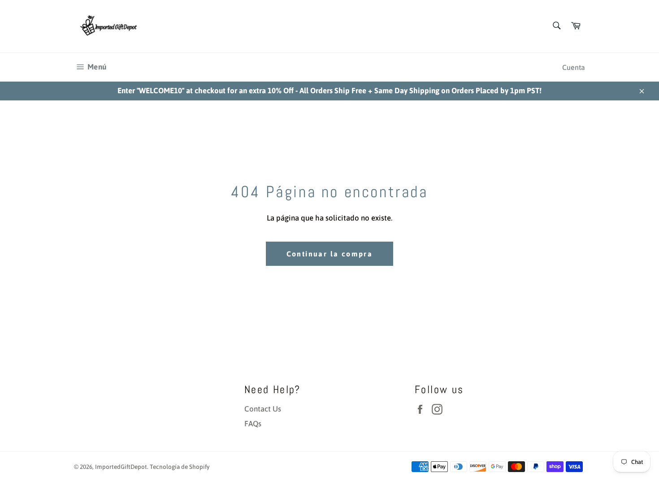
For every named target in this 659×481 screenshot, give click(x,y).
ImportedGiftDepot (121, 466)
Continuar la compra (329, 254)
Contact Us (262, 408)
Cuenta (573, 67)
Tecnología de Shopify (180, 466)
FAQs (252, 423)
